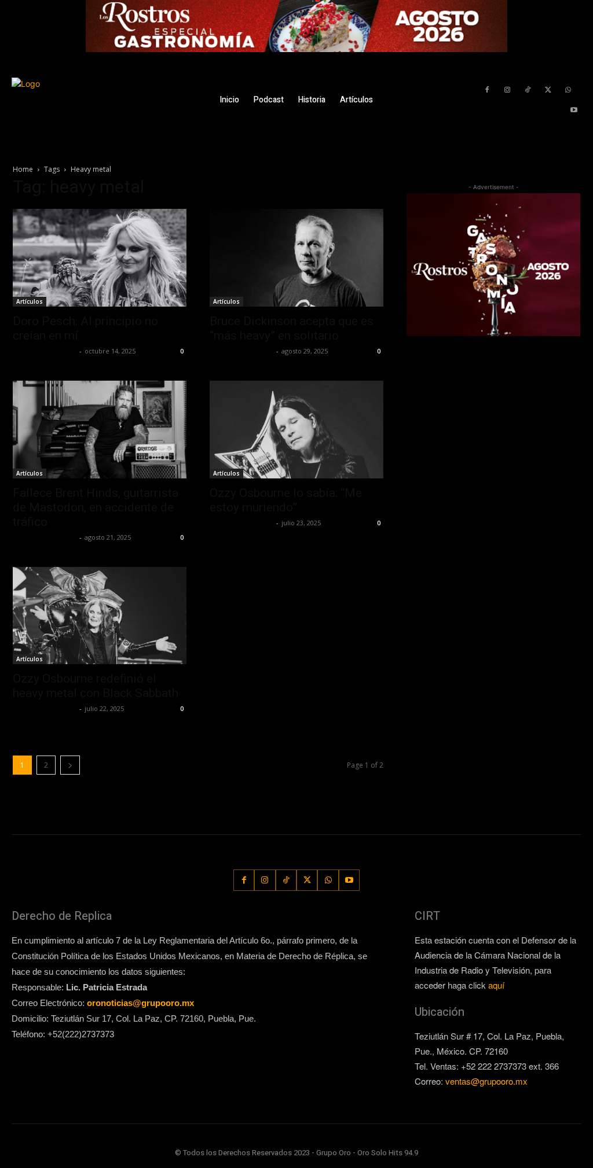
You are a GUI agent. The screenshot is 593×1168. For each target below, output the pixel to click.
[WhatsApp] (568, 90)
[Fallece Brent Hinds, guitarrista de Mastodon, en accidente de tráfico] (99, 429)
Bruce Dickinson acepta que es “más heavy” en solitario (292, 328)
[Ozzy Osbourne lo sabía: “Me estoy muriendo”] (296, 429)
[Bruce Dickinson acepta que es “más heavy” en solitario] (296, 258)
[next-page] (70, 765)
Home (23, 169)
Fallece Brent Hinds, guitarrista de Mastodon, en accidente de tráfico (95, 507)
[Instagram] (507, 90)
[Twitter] (548, 90)
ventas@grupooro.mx (486, 1081)
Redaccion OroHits (44, 351)
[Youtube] (574, 110)
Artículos (29, 301)
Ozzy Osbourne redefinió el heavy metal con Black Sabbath (95, 686)
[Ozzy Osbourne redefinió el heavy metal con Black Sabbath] (99, 616)
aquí (496, 985)
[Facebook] (486, 90)
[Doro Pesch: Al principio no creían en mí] (99, 258)
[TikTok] (527, 90)
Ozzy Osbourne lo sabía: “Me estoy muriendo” (286, 500)
